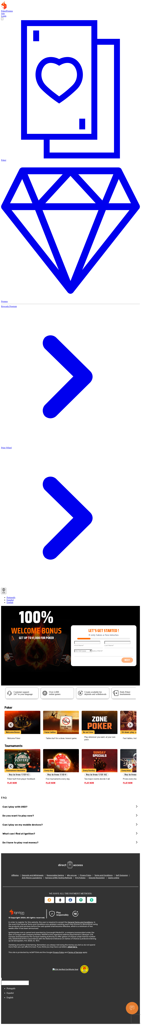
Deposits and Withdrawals (33, 875)
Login (3, 16)
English (10, 602)
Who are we (72, 875)
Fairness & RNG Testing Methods (58, 878)
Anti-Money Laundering (32, 878)
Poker (3, 11)
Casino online (113, 878)
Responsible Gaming (55, 875)
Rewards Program (9, 306)
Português (11, 597)
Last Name (109, 645)
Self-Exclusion (122, 875)
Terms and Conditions (103, 875)
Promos (9, 11)
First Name (79, 645)
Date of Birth (97, 651)
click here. (72, 947)
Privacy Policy (85, 875)
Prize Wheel (6, 448)
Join (3, 13)
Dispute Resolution (97, 878)
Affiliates (15, 875)
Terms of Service (75, 952)
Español (10, 600)
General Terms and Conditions (80, 922)
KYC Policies (80, 878)
